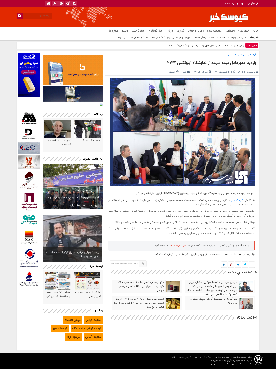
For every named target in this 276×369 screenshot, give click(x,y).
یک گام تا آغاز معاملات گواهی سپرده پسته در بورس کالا (213, 301)
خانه (255, 31)
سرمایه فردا (73, 336)
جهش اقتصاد (73, 319)
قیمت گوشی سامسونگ (86, 328)
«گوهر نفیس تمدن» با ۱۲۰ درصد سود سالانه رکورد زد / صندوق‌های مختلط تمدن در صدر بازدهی (140, 286)
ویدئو (240, 3)
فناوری (180, 31)
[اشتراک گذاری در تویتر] (244, 265)
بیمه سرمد (215, 254)
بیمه (225, 254)
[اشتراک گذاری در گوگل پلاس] (231, 265)
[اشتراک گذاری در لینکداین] (224, 265)
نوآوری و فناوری (199, 254)
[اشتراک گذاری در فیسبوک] (252, 265)
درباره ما (113, 31)
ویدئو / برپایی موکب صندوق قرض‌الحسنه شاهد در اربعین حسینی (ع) (72, 254)
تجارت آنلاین (93, 336)
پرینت (172, 72)
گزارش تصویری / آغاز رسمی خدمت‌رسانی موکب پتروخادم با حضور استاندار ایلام (73, 201)
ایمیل (183, 72)
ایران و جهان (195, 31)
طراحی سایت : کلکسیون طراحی (224, 364)
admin (241, 72)
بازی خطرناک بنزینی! (92, 140)
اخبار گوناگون (155, 31)
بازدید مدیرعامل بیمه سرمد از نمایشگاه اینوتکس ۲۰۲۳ (211, 63)
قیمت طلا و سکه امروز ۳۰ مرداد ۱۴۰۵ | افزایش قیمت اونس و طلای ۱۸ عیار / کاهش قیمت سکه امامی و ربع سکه (138, 303)
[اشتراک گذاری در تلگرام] (238, 265)
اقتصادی (244, 31)
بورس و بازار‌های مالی (233, 45)
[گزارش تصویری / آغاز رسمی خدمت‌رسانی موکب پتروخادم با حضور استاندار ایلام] (73, 186)
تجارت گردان (93, 319)
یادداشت (229, 3)
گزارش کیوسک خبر (164, 254)
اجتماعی (230, 31)
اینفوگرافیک (252, 3)
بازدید (233, 254)
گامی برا (242, 37)
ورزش (170, 31)
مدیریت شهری (214, 31)
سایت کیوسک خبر (177, 245)
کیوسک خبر (237, 200)
